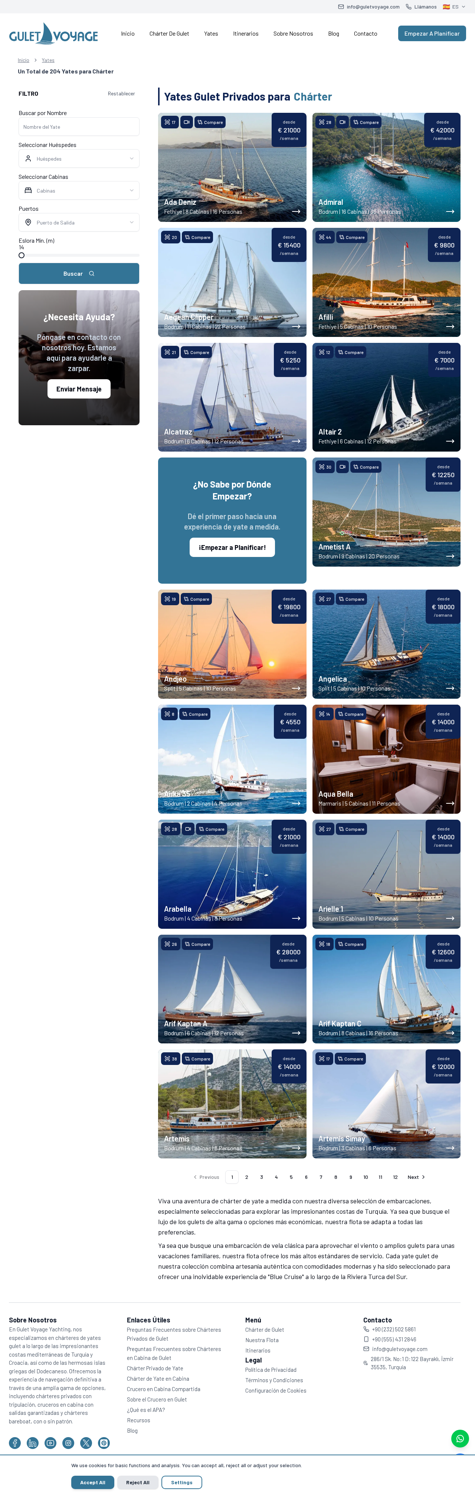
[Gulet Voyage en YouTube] (50, 1443)
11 (380, 1177)
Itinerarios (246, 33)
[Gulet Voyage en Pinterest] (104, 1443)
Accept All (92, 1482)
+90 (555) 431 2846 (394, 1339)
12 (395, 1177)
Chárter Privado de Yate (155, 1368)
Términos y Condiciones (274, 1380)
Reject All (138, 1482)
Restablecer (121, 93)
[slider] (21, 255)
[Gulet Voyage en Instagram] (68, 1443)
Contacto (365, 33)
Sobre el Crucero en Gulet (157, 1399)
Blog (333, 33)
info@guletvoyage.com (400, 1348)
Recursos (138, 1420)
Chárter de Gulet (169, 33)
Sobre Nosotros (293, 33)
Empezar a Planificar (432, 33)
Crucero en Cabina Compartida (163, 1389)
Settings (182, 1482)
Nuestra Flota (262, 1340)
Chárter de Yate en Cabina (158, 1378)
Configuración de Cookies (276, 1390)
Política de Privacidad (271, 1369)
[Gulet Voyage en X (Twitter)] (86, 1443)
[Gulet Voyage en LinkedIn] (32, 1443)
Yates (211, 33)
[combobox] (79, 158)
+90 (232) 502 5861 (394, 1329)
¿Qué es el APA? (146, 1409)
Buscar (73, 273)
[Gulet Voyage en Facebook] (15, 1443)
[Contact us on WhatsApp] (460, 1439)
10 (365, 1177)
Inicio (128, 33)
